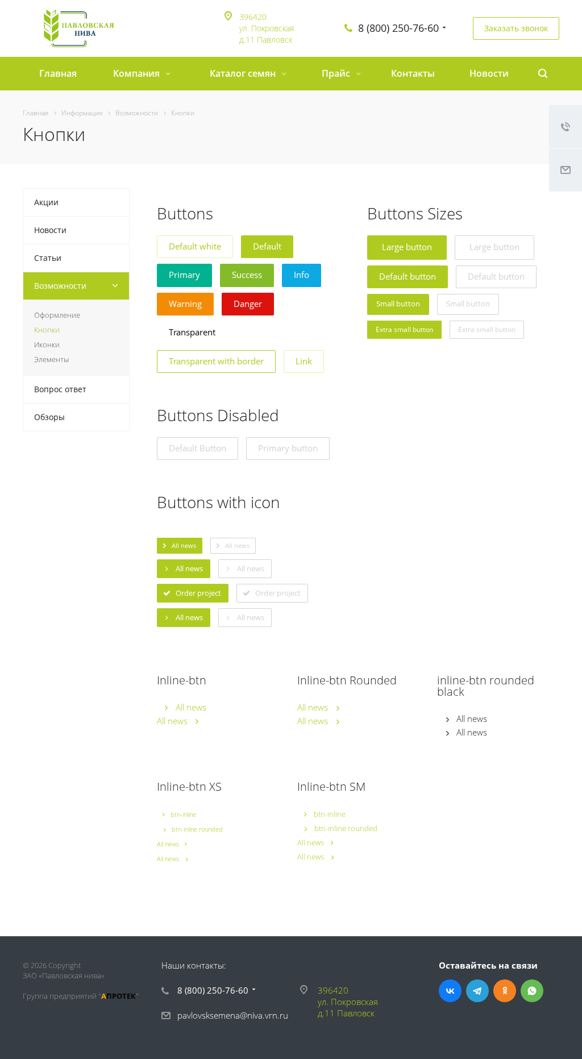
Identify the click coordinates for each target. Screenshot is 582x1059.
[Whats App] (532, 990)
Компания (137, 73)
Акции (46, 202)
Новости (489, 73)
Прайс (337, 73)
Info (301, 274)
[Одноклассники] (504, 990)
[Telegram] (477, 990)
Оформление (57, 315)
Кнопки (47, 330)
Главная (58, 73)
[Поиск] (542, 73)
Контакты (413, 73)
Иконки (47, 344)
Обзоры (49, 417)
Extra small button (404, 329)
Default (267, 246)
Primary (184, 274)
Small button (398, 303)
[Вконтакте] (450, 990)
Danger (248, 303)
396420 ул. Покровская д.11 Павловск (266, 28)
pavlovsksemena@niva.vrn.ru (232, 1015)
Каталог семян (244, 73)
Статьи (47, 257)
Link (304, 361)
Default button (407, 276)
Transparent (192, 332)
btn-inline (183, 814)
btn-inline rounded (197, 829)
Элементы (51, 359)
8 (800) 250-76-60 (398, 28)
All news (191, 707)
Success (247, 274)
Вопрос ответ (60, 389)
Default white (195, 246)
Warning (185, 303)
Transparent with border (216, 361)
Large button (407, 246)
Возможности (60, 285)
